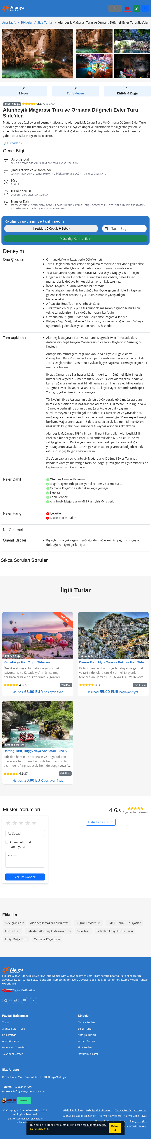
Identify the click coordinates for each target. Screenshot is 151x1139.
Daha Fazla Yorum (100, 822)
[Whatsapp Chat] (136, 8)
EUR (114, 8)
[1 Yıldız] (8, 823)
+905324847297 (22, 1086)
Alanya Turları (86, 1022)
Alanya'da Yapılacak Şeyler (79, 1115)
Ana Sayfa (9, 22)
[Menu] (127, 8)
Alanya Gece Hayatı (135, 1115)
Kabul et (114, 1128)
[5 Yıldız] (34, 823)
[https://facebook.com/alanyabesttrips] (6, 1000)
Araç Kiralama (11, 1041)
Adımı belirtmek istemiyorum (21, 844)
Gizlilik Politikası (73, 1110)
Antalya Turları (87, 1035)
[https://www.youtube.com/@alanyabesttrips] (24, 1000)
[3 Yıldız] (21, 823)
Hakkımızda (9, 1035)
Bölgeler (27, 22)
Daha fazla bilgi (39, 1128)
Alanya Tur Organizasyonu (131, 1110)
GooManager (23, 1118)
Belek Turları (85, 1028)
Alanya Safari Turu (13, 1028)
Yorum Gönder (25, 877)
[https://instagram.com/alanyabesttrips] (15, 1000)
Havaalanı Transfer (14, 1047)
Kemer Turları (86, 1041)
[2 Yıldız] (14, 823)
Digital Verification (24, 990)
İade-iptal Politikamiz (99, 1110)
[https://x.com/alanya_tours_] (33, 1000)
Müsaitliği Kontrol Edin (75, 239)
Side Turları (45, 22)
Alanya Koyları (138, 1121)
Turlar (6, 1022)
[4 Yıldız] (27, 823)
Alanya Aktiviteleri (110, 1115)
